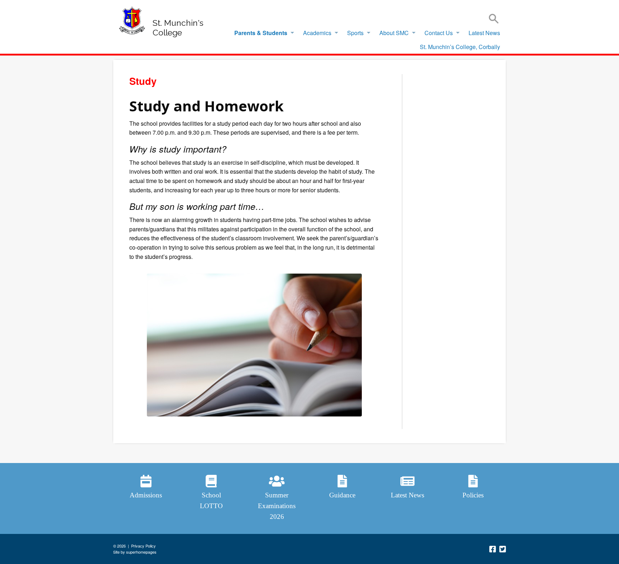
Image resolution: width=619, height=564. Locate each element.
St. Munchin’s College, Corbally (460, 47)
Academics (317, 33)
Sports (355, 33)
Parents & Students (260, 33)
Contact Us (438, 33)
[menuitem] (262, 33)
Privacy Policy (143, 546)
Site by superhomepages (135, 552)
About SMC (394, 33)
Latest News (484, 33)
